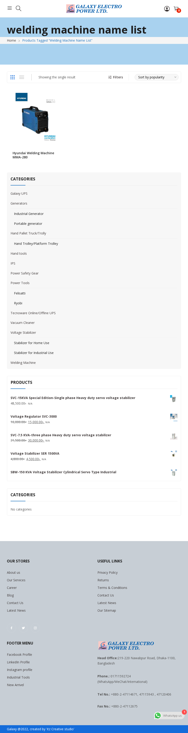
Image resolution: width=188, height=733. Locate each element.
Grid (12, 77)
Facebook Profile (19, 654)
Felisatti (19, 293)
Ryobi (18, 303)
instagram (35, 628)
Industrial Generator (29, 213)
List (22, 77)
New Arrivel (15, 685)
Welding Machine (23, 362)
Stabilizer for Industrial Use (34, 353)
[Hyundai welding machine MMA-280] (35, 118)
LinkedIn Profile (18, 662)
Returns (103, 580)
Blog (10, 595)
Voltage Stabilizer (23, 332)
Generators (19, 203)
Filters (118, 77)
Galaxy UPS (19, 193)
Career (12, 587)
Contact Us (15, 603)
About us (13, 572)
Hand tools (19, 253)
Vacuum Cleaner (23, 322)
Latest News (16, 610)
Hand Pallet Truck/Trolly (28, 233)
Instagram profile (19, 669)
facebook (11, 628)
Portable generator (28, 223)
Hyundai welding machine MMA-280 (33, 155)
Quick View (59, 97)
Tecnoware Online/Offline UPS (33, 313)
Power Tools (20, 283)
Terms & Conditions (112, 587)
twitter (23, 628)
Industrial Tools (18, 677)
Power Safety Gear (25, 273)
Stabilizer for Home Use (31, 343)
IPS (13, 263)
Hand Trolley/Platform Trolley (36, 243)
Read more (59, 154)
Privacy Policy (107, 572)
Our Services (16, 580)
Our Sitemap (106, 610)
